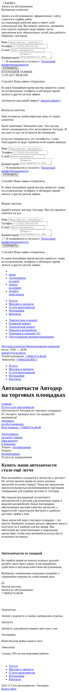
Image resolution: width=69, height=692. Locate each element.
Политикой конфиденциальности (28, 63)
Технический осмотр (22, 326)
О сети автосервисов (22, 307)
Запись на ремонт (15, 286)
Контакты (15, 313)
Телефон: (7, 46)
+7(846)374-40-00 (35, 356)
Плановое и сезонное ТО (24, 333)
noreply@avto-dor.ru (13, 352)
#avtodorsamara (22, 447)
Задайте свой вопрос (16, 293)
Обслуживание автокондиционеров (31, 336)
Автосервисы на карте (17, 279)
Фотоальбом (16, 310)
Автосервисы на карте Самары (12, 435)
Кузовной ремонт (20, 323)
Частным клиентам (13, 346)
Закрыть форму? (50, 100)
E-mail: (5, 50)
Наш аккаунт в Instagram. (9, 442)
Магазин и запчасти (21, 304)
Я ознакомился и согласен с (28, 63)
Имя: (4, 42)
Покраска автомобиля (22, 330)
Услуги (13, 300)
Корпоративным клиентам (42, 346)
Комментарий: (10, 57)
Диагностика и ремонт (23, 320)
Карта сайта (8, 688)
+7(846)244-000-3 (26, 359)
